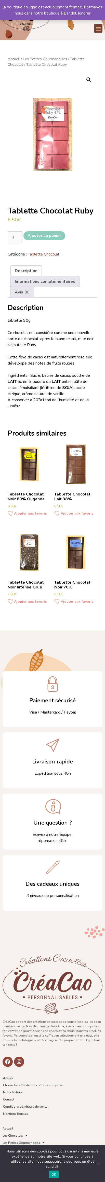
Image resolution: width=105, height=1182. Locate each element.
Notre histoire (13, 1092)
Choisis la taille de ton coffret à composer (33, 1085)
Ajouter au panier (44, 235)
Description (26, 271)
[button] (98, 28)
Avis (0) (22, 292)
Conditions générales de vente (25, 1107)
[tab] (26, 270)
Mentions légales (15, 1114)
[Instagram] (19, 1062)
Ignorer (84, 13)
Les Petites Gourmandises (45, 58)
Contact (8, 1099)
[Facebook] (8, 1062)
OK (53, 1174)
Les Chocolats (13, 1136)
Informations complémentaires (45, 281)
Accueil (14, 58)
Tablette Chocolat (43, 254)
